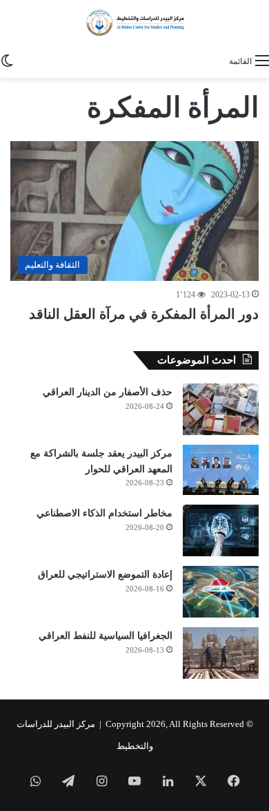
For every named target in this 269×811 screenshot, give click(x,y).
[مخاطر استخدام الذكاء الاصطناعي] (221, 530)
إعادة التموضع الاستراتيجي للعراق (105, 574)
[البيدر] (134, 23)
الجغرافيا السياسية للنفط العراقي (105, 636)
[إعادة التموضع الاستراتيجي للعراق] (221, 592)
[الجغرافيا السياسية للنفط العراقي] (221, 653)
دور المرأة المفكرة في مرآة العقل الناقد (144, 314)
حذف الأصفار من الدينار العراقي (107, 392)
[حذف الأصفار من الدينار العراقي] (221, 409)
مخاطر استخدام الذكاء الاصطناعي (104, 513)
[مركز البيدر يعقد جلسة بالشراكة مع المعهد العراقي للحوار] (221, 470)
